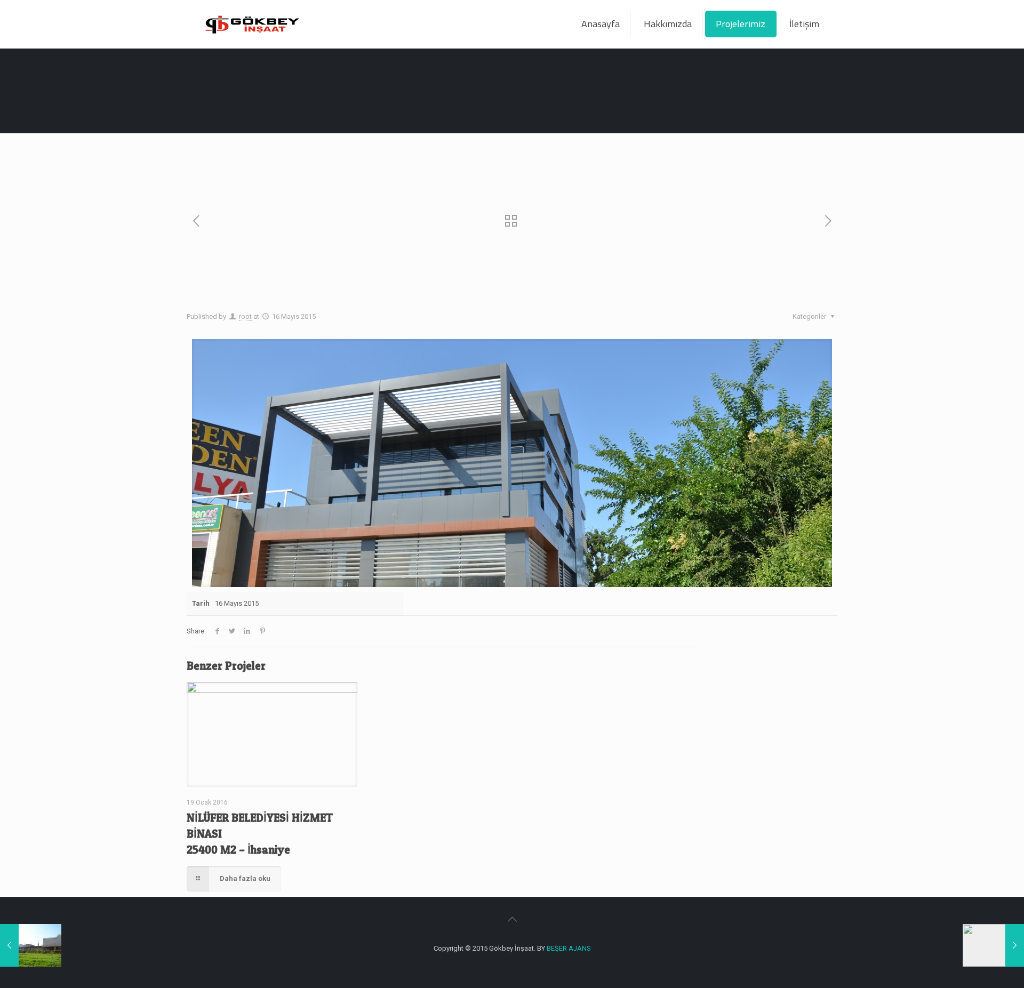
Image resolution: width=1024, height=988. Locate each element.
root (245, 316)
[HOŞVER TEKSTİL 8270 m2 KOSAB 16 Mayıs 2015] (993, 945)
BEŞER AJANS (569, 948)
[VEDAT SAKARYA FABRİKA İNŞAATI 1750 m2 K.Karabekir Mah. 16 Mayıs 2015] (30, 945)
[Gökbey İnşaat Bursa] (252, 24)
